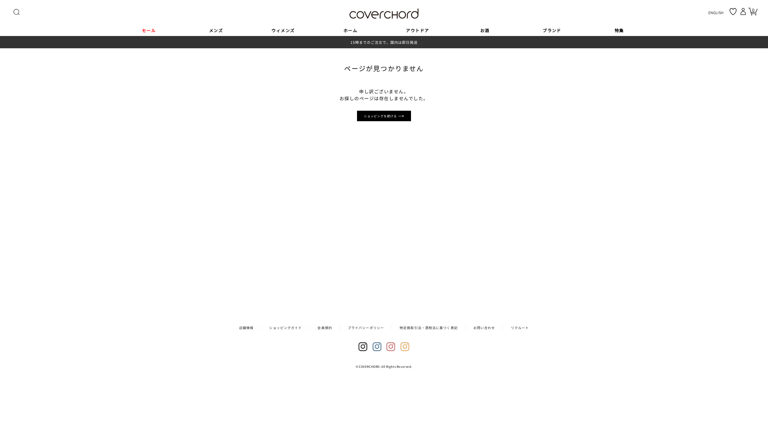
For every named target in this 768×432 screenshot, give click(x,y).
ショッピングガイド (285, 327)
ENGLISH (716, 12)
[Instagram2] (377, 346)
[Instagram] (363, 346)
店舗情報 (246, 327)
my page (744, 11)
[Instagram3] (390, 346)
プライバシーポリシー (366, 327)
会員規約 (324, 327)
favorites (733, 11)
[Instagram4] (405, 346)
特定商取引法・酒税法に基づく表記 (429, 327)
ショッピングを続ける (381, 116)
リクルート (520, 327)
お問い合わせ (484, 327)
